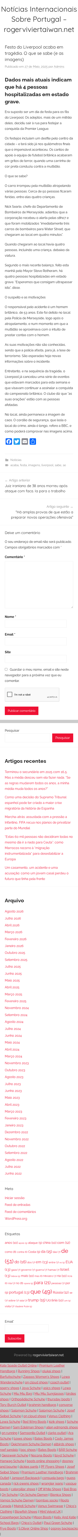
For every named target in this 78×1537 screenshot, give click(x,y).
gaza (15, 1269)
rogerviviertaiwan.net (48, 1355)
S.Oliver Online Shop (33, 1528)
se (64, 465)
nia (11, 1283)
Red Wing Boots (34, 1422)
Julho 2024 (13, 1029)
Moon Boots (42, 1517)
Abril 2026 (12, 925)
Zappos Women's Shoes (41, 1377)
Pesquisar (12, 730)
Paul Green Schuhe (58, 1523)
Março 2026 (13, 932)
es (62, 1262)
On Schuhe (10, 1495)
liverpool (47, 465)
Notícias (15, 460)
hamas (53, 1269)
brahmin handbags (42, 1405)
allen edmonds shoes (62, 1427)
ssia (23, 1300)
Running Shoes (29, 1371)
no (19, 1283)
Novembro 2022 (17, 1139)
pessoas (58, 1283)
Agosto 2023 (14, 1077)
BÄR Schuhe (68, 1450)
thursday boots (58, 1399)
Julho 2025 (13, 966)
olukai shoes (51, 1371)
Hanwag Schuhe (12, 1461)
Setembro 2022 (16, 1153)
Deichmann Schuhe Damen (31, 1444)
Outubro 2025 (15, 953)
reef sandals (9, 1450)
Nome (10, 617)
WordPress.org (16, 1219)
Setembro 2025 (16, 960)
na (62, 1276)
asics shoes (51, 1388)
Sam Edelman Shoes (28, 1427)
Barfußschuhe (10, 1377)
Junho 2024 (13, 1036)
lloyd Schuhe (64, 1455)
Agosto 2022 (14, 1160)
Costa (34, 1252)
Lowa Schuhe (10, 1422)
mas (39, 1276)
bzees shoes (23, 1438)
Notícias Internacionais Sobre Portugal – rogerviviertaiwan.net (39, 19)
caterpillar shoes (23, 1489)
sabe (58, 465)
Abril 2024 (12, 1049)
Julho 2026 (13, 918)
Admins (59, 66)
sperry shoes (9, 1388)
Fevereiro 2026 (16, 939)
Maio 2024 (12, 1042)
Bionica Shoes (60, 1495)
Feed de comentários (20, 1212)
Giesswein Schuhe (15, 1455)
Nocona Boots (41, 1455)
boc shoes (28, 1450)
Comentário (15, 557)
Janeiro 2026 (14, 946)
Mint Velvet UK (50, 1512)
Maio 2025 (12, 980)
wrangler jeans (52, 1483)
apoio (23, 1243)
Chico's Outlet (31, 1523)
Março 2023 (13, 1111)
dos (31, 1262)
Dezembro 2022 (16, 1132)
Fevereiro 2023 (15, 1118)
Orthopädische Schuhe (28, 1399)
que (41, 1291)
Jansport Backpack (25, 1478)
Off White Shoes (49, 1489)
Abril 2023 (12, 1105)
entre (54, 1262)
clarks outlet (57, 1433)
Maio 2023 (12, 1098)
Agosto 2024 (14, 1022)
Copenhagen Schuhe (15, 1517)
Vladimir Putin (23, 1306)
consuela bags (53, 1478)
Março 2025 (13, 994)
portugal (19, 1292)
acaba (14, 465)
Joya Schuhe (31, 1388)
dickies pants (28, 1467)
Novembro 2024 (17, 1008)
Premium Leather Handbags (42, 1472)
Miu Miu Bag (23, 1394)
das (56, 1251)
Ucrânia (54, 1300)
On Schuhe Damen (34, 1495)
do (20, 1262)
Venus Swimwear (50, 1506)
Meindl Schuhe (25, 1506)
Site (8, 652)
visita (9, 1306)
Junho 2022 (13, 1173)
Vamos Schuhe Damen (17, 1500)
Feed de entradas (17, 1205)
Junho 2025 (13, 974)
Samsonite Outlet (32, 1433)
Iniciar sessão (15, 1198)
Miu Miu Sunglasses (49, 1394)
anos (11, 1243)
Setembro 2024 (16, 1015)
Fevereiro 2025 (15, 1001)
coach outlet (59, 1382)
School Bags (9, 1523)
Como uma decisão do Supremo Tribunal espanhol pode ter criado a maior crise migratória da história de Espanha (35, 802)
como (10, 1251)
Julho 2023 (13, 1084)
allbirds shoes (64, 1444)
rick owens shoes (26, 1483)
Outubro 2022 (15, 1146)
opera (28, 1283)
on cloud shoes (36, 1382)
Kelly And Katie (65, 1517)
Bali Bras (70, 1489)
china (49, 1243)
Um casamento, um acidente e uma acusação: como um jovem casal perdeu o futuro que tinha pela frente (37, 873)
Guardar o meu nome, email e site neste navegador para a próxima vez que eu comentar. (37, 675)
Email (10, 634)
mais (27, 1276)
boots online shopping (43, 1461)
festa (23, 465)
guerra (41, 1269)
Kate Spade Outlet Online (18, 1365)
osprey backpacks (64, 1528)
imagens (34, 465)
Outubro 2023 (15, 1070)
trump (36, 1300)
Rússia (61, 1292)
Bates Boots (43, 1438)
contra (22, 1252)
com (63, 1243)
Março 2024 (13, 1056)
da (46, 1251)
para (42, 1282)
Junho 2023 (13, 1091)
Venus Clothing (59, 1416)
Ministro (49, 1276)
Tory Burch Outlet (13, 1405)
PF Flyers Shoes (52, 1467)
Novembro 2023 (17, 1063)
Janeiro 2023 (14, 1125)
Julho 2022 (13, 1167)
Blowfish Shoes (26, 1512)
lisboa (15, 1276)
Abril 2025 (12, 987)
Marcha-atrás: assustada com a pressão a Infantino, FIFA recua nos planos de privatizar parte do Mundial (38, 822)
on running (9, 1433)
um (67, 1300)
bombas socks (47, 1500)
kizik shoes (56, 1422)
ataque (35, 1243)
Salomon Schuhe (24, 1410)
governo (28, 1269)
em (42, 1262)
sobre (13, 1300)
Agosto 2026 (14, 911)
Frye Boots (8, 1528)
